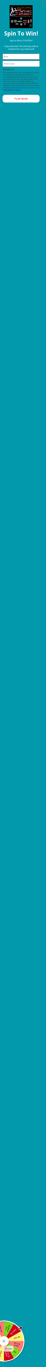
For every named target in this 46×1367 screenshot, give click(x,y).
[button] (42, 3)
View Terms (8, 90)
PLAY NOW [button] (21, 98)
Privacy (18, 90)
